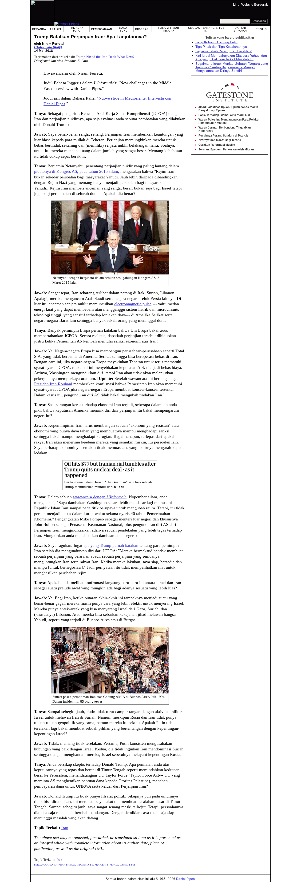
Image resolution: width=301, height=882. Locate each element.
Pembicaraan (101, 29)
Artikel (56, 29)
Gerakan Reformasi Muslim (216, 144)
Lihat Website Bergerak (250, 4)
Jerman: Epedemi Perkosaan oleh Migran (226, 149)
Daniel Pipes (185, 879)
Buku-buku (123, 29)
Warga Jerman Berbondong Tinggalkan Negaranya (224, 129)
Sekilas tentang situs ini (206, 29)
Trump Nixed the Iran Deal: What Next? (105, 57)
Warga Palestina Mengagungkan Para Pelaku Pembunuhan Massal (228, 121)
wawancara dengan (100, 497)
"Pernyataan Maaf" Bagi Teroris (219, 140)
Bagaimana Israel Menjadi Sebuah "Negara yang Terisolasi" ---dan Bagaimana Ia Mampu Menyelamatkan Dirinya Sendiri (231, 67)
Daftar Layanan (240, 29)
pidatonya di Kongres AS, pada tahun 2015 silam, (76, 171)
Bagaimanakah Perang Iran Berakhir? (223, 51)
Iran (64, 827)
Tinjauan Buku (76, 29)
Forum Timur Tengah (168, 29)
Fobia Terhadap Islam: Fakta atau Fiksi (224, 115)
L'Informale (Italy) (48, 47)
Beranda (39, 29)
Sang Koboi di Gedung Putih (216, 42)
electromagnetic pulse (132, 304)
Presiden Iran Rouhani (53, 384)
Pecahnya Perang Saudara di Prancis (223, 135)
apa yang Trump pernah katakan (111, 545)
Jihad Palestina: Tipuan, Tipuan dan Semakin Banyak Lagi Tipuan (228, 108)
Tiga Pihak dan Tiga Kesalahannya (221, 46)
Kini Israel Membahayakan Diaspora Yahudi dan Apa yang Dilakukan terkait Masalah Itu (231, 57)
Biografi (142, 29)
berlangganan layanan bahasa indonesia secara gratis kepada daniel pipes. (85, 864)
